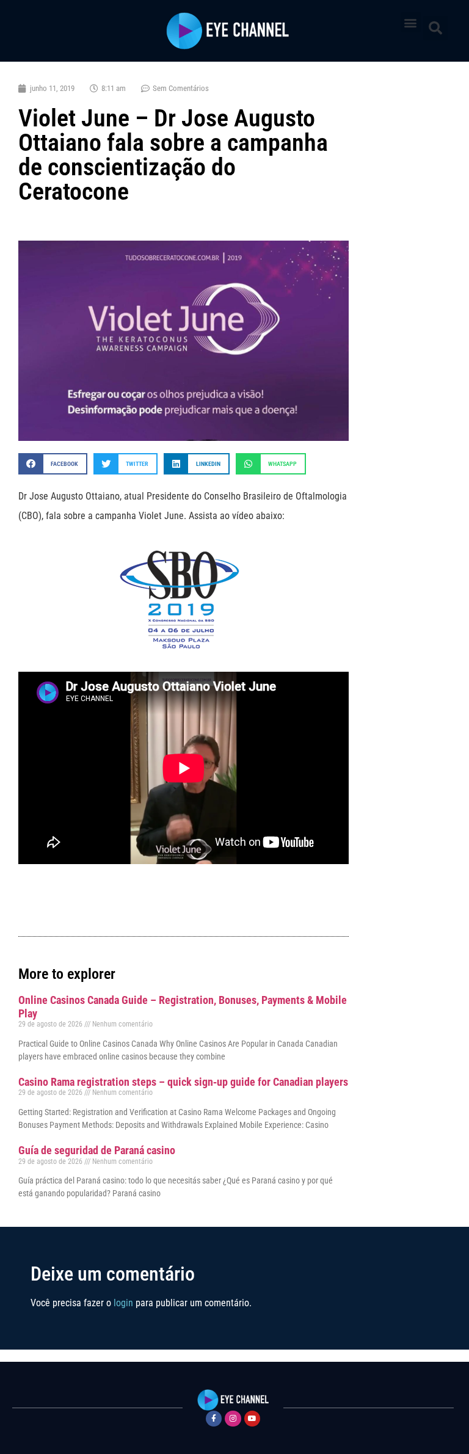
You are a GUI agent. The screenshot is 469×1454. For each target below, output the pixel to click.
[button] (411, 22)
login (123, 1303)
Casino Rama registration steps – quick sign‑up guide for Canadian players (183, 1081)
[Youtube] (252, 1419)
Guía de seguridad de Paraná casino (96, 1150)
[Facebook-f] (214, 1419)
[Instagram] (233, 1419)
